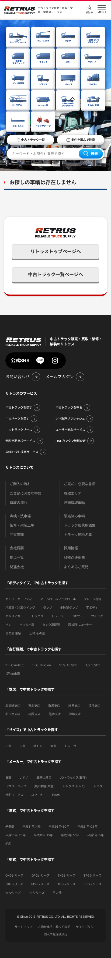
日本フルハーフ (15, 786)
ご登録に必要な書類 (25, 493)
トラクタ (37, 616)
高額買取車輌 (74, 503)
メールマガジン (60, 377)
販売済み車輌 (74, 516)
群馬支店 (54, 705)
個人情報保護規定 (55, 934)
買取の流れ (18, 503)
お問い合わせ (17, 377)
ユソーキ (37, 795)
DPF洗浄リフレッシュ (70, 418)
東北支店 (34, 705)
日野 (8, 777)
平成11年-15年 (43, 835)
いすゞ (23, 777)
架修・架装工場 (22, 525)
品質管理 (17, 535)
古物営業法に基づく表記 (54, 927)
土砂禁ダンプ (69, 607)
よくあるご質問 (76, 567)
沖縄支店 (75, 714)
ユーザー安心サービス (70, 429)
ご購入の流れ (20, 484)
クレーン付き (93, 599)
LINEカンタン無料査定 (71, 440)
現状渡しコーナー (80, 624)
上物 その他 (37, 633)
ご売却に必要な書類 (79, 484)
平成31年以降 (31, 826)
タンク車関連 (51, 624)
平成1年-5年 (95, 835)
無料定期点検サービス (20, 440)
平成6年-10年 (70, 835)
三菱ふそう (43, 777)
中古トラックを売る (69, 407)
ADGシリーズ (66, 884)
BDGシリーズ (93, 884)
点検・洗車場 (20, 516)
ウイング (97, 616)
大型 (53, 746)
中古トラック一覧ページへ (55, 274)
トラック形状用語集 (79, 525)
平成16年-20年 (15, 835)
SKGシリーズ (14, 884)
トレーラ (57, 616)
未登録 (9, 826)
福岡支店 (34, 714)
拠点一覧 (17, 558)
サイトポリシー (86, 927)
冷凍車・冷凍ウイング (20, 607)
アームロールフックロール (58, 599)
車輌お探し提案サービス (21, 452)
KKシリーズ (36, 892)
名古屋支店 (12, 714)
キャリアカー (14, 616)
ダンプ (47, 607)
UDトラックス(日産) (73, 777)
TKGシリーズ (66, 875)
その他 (55, 795)
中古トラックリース (18, 429)
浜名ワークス (14, 795)
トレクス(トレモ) (74, 786)
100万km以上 (14, 665)
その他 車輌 (13, 633)
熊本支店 (54, 714)
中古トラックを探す (18, 407)
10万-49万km (68, 665)
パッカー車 (26, 624)
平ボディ (92, 607)
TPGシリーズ (92, 875)
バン (8, 624)
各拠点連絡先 (74, 558)
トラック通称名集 (78, 535)
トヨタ (97, 786)
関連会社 (17, 567)
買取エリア (72, 493)
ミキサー (77, 616)
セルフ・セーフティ (18, 599)
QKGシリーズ (14, 875)
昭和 (8, 843)
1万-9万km (93, 665)
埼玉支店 (74, 705)
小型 (8, 746)
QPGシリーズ (41, 875)
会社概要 (17, 548)
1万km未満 (12, 673)
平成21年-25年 (87, 826)
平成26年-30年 (58, 826)
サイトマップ (23, 927)
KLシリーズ (13, 892)
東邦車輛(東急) (44, 786)
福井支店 (94, 705)
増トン (37, 746)
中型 (22, 746)
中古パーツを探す (17, 418)
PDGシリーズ (40, 884)
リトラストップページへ (55, 251)
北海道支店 (12, 705)
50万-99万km (41, 665)
